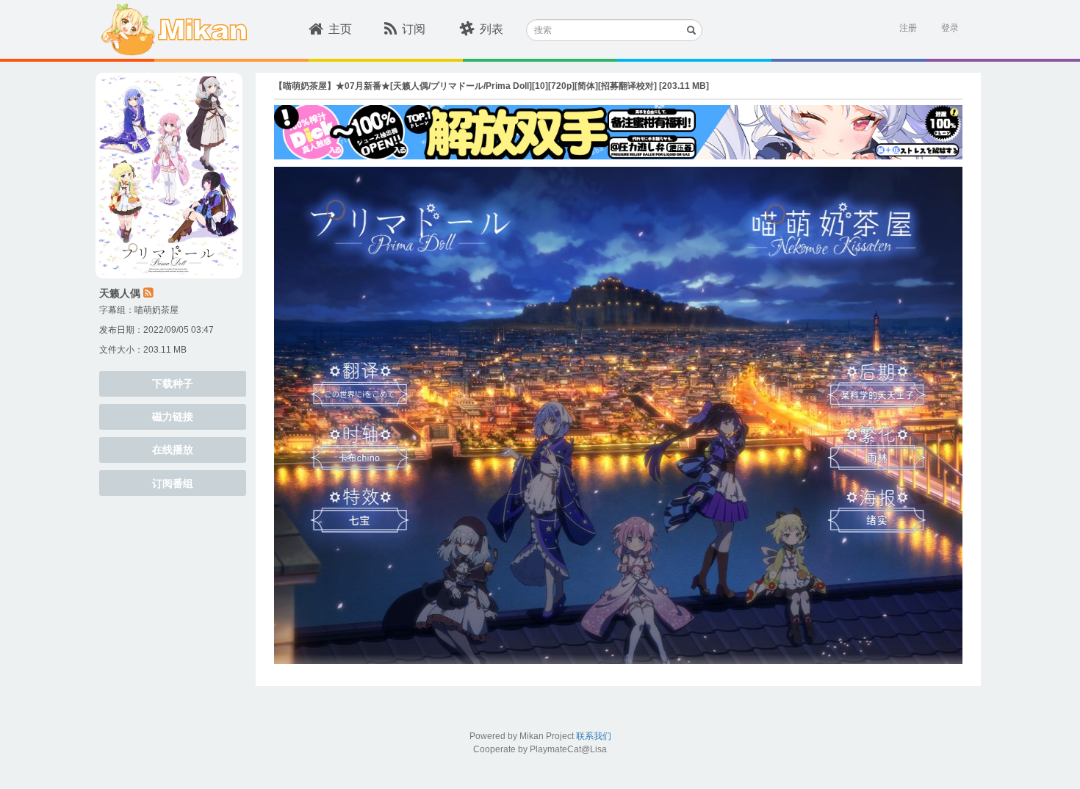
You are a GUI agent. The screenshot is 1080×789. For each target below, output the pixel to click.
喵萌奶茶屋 (156, 310)
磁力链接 (172, 416)
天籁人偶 (119, 293)
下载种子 (172, 383)
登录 (950, 28)
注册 (908, 28)
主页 (340, 29)
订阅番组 (172, 483)
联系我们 (593, 736)
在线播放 (172, 449)
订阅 (413, 29)
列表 (491, 29)
